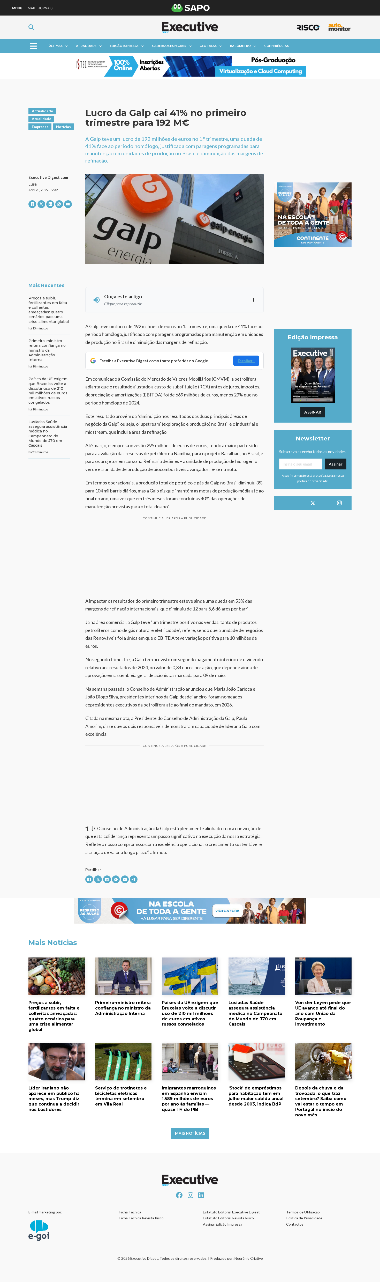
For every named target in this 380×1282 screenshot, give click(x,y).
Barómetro (240, 46)
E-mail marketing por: (45, 1212)
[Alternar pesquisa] (31, 27)
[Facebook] (32, 204)
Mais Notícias (190, 1133)
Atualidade (86, 46)
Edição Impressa (124, 46)
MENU (17, 8)
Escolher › (246, 360)
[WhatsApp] (59, 204)
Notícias (63, 126)
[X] (41, 204)
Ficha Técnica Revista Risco (141, 1218)
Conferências (276, 46)
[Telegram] (134, 879)
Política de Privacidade (304, 1218)
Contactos (294, 1224)
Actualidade (42, 111)
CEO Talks (208, 46)
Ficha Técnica (130, 1212)
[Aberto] (33, 46)
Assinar (312, 412)
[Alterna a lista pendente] (66, 46)
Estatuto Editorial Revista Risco (228, 1218)
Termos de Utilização (303, 1212)
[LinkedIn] (50, 204)
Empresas (40, 126)
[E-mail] (68, 204)
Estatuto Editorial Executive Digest (231, 1212)
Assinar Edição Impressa (222, 1224)
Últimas (56, 46)
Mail (32, 8)
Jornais (45, 8)
